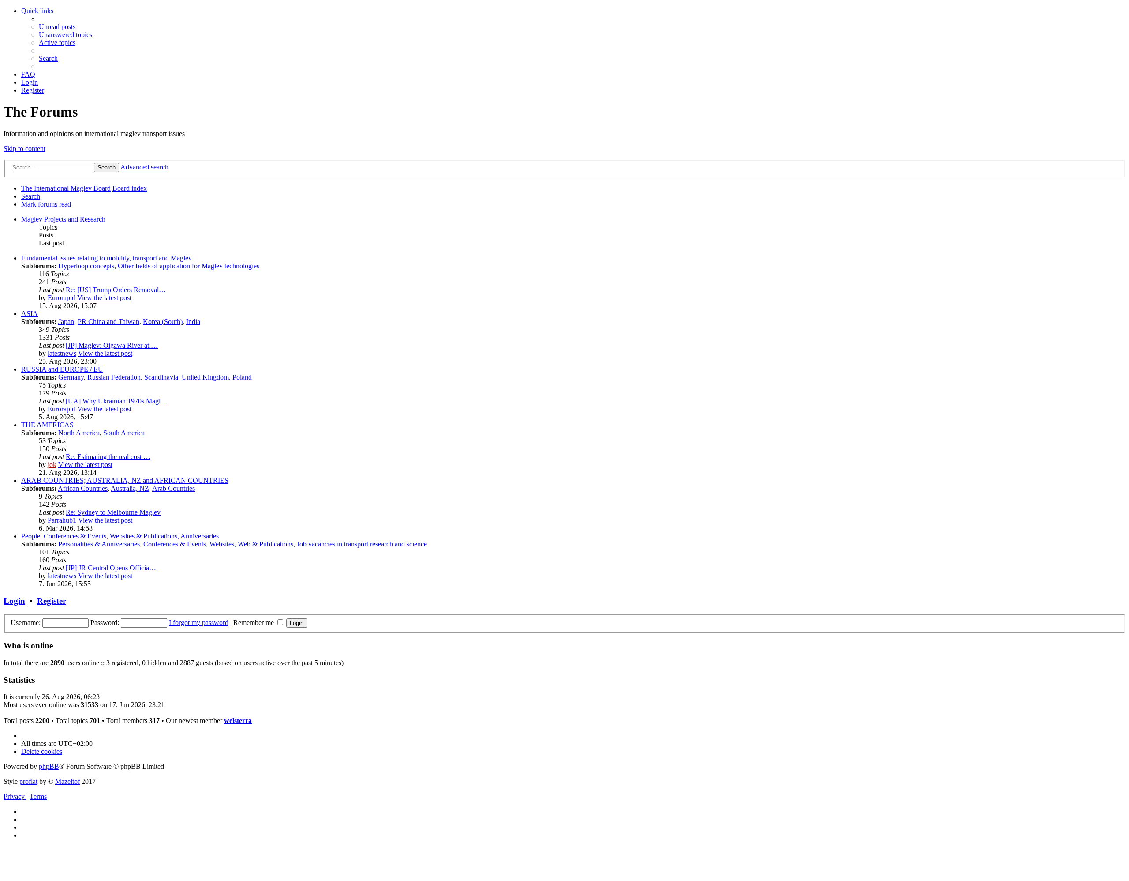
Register (51, 601)
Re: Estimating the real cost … (108, 456)
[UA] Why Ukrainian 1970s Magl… (117, 401)
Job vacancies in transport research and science (362, 544)
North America (79, 433)
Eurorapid (61, 297)
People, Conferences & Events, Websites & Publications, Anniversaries (120, 536)
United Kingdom (205, 377)
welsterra (238, 720)
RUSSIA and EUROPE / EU (62, 369)
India (193, 321)
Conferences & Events (174, 544)
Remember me (254, 622)
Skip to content (24, 148)
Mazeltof (67, 781)
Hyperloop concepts (86, 266)
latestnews (62, 353)
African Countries (83, 488)
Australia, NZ (130, 488)
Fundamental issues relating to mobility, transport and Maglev (106, 258)
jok (52, 464)
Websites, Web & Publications (251, 544)
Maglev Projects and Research (63, 219)
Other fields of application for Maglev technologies (188, 266)
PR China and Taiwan (108, 321)
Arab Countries (173, 488)
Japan (66, 321)
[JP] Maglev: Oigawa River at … (112, 345)
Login (14, 601)
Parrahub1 (62, 520)
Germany (71, 377)
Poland (242, 377)
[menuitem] (57, 26)
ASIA (29, 313)
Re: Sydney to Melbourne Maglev (113, 512)
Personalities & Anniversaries (99, 544)
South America (124, 433)
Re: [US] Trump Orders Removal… (116, 290)
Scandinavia (161, 377)
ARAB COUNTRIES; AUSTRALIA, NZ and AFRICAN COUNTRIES (124, 480)
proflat (28, 781)
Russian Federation (114, 377)
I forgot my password (198, 622)
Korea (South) (163, 321)
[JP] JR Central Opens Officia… (111, 568)
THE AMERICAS (47, 425)
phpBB (49, 766)
